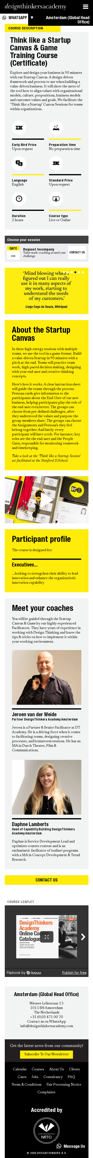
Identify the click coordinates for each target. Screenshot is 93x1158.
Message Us (74, 1147)
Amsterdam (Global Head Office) (67, 20)
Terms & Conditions (26, 1085)
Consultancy (53, 1077)
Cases (22, 1077)
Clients (74, 1069)
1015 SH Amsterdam (46, 1008)
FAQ (71, 1077)
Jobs (34, 1077)
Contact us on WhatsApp (46, 1022)
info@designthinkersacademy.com (46, 1026)
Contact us (47, 880)
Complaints (46, 1092)
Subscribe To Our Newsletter (47, 1054)
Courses (38, 1069)
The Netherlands (46, 1012)
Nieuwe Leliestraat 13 (46, 1003)
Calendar (20, 1069)
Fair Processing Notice (63, 1085)
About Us (56, 1069)
